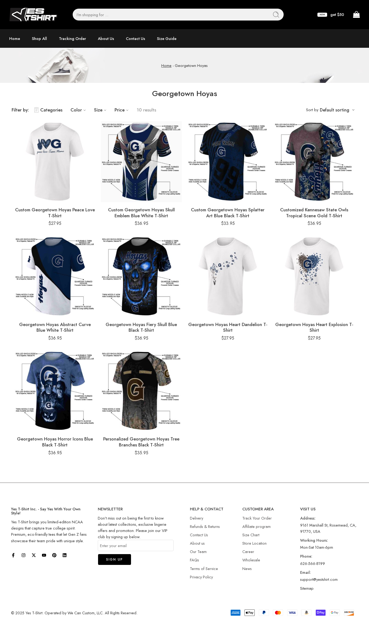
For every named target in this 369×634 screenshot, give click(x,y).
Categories (51, 110)
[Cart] (356, 14)
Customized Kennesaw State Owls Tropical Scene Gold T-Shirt (314, 212)
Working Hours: (314, 540)
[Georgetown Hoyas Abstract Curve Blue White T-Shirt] (54, 276)
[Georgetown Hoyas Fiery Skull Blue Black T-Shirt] (141, 276)
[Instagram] (23, 555)
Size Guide (166, 38)
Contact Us (135, 38)
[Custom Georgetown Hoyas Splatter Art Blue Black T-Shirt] (227, 161)
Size (98, 110)
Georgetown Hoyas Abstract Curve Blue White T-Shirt (55, 327)
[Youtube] (44, 555)
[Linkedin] (64, 555)
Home (14, 38)
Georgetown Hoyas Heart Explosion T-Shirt (314, 327)
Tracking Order (72, 38)
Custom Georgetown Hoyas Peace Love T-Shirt (55, 212)
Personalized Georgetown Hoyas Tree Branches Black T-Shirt (141, 442)
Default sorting (334, 110)
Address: (308, 518)
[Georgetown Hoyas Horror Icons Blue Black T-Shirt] (54, 390)
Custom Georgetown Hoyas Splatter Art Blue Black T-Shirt (227, 212)
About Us (106, 38)
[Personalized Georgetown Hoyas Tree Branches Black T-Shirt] (141, 390)
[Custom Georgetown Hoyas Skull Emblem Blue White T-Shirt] (141, 161)
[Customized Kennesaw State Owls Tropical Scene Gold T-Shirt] (314, 161)
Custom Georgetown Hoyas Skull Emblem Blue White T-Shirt (141, 212)
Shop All (39, 38)
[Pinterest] (54, 555)
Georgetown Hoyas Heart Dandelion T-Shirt (227, 327)
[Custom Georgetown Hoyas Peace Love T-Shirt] (54, 161)
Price (120, 110)
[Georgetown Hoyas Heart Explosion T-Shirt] (314, 276)
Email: (305, 572)
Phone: (306, 556)
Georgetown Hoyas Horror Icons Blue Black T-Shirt (55, 442)
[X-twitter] (34, 555)
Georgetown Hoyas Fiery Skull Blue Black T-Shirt (141, 327)
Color (76, 110)
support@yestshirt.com (319, 579)
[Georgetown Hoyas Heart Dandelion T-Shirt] (227, 276)
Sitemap (307, 588)
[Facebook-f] (13, 555)
